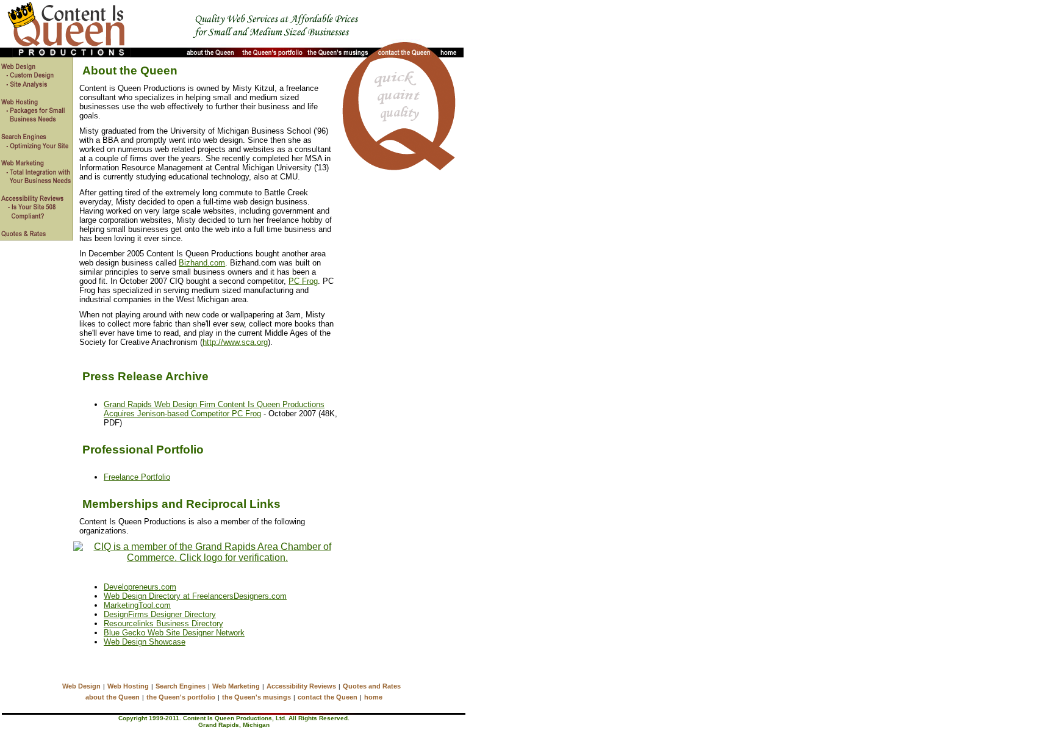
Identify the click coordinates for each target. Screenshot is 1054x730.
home (373, 697)
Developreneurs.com (140, 586)
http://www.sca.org (235, 342)
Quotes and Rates (372, 686)
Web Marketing (236, 686)
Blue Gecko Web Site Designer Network (174, 632)
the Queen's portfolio (180, 697)
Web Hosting (128, 686)
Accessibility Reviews (301, 686)
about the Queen (112, 697)
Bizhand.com (202, 262)
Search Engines (181, 686)
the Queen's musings (256, 697)
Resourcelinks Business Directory (163, 623)
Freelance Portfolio (137, 477)
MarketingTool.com (137, 605)
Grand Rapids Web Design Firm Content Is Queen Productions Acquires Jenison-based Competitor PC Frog (214, 409)
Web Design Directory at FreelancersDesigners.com (195, 596)
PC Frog (303, 281)
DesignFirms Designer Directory (160, 614)
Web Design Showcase (144, 641)
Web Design (81, 686)
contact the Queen (327, 697)
